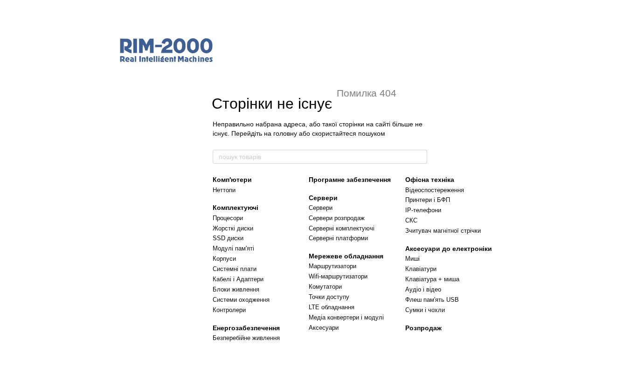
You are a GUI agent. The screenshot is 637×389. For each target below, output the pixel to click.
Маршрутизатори (332, 266)
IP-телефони (423, 210)
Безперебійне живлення (246, 337)
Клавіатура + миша (432, 279)
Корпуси (224, 258)
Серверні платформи (338, 238)
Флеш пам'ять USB (432, 299)
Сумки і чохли (425, 309)
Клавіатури (420, 268)
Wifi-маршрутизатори (338, 276)
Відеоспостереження (434, 190)
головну (285, 133)
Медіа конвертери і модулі (346, 317)
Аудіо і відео (423, 289)
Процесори (228, 218)
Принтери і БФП (427, 199)
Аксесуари (324, 327)
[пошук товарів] (419, 157)
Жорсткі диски (233, 228)
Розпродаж (423, 328)
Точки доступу (329, 296)
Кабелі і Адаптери (238, 279)
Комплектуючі (235, 207)
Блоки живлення (236, 289)
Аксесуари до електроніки (448, 248)
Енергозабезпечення (246, 328)
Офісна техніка (429, 179)
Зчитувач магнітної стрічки (443, 230)
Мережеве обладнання (346, 256)
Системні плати (234, 268)
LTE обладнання (331, 307)
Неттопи (224, 190)
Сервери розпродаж (337, 218)
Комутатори (325, 286)
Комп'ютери (232, 179)
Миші (412, 258)
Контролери (229, 309)
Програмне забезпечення (350, 179)
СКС (411, 220)
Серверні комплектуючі (341, 228)
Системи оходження (241, 299)
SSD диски (228, 238)
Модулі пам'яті (233, 248)
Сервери (323, 197)
